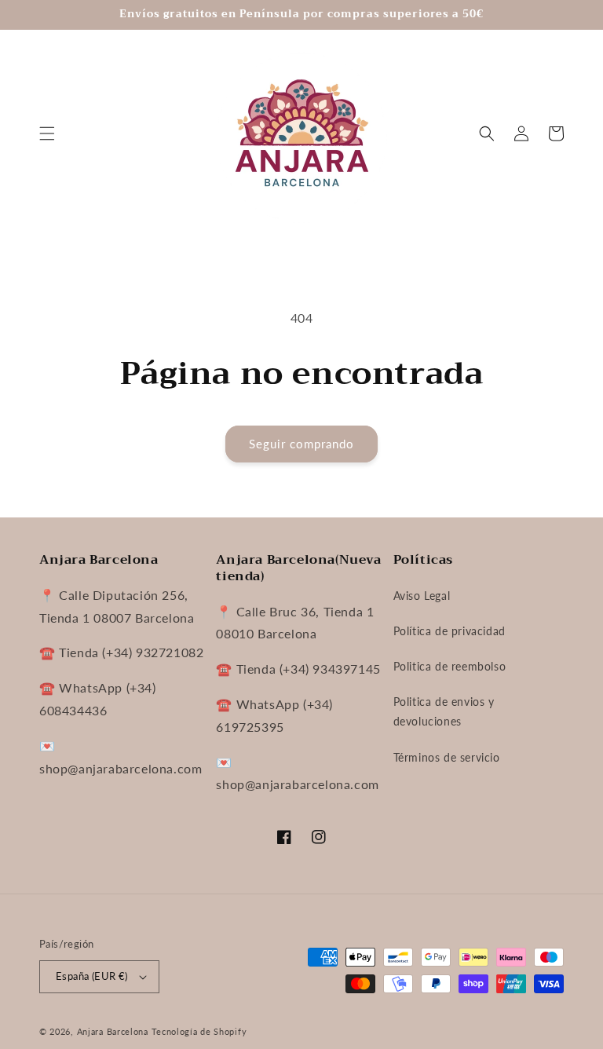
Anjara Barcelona (112, 1031)
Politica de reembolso (449, 666)
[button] (47, 133)
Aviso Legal (422, 595)
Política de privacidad (449, 631)
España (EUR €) (92, 976)
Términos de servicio (446, 757)
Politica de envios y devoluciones (444, 711)
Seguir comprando (301, 444)
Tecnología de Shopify (199, 1031)
